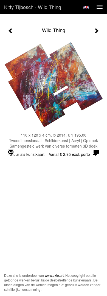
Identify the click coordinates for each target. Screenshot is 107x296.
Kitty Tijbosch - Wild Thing (32, 6)
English (86, 7)
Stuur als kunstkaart (50, 154)
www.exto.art (54, 275)
